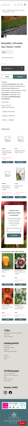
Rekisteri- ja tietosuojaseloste (11, 375)
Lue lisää (7, 162)
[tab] (7, 77)
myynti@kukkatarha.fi (9, 348)
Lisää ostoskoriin (8, 68)
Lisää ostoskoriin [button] (20, 162)
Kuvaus (7, 76)
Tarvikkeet (8, 10)
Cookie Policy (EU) (8, 379)
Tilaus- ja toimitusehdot (9, 373)
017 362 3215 (7, 346)
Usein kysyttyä (7, 381)
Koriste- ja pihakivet (15, 10)
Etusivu (3, 10)
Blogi (5, 377)
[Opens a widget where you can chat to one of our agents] (22, 423)
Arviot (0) (19, 76)
